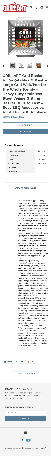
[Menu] (46, 7)
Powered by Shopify (38, 448)
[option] (13, 66)
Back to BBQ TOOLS (27, 374)
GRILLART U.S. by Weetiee (21, 448)
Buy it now (25, 131)
